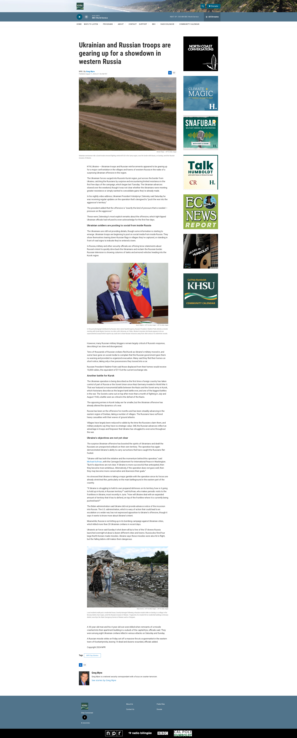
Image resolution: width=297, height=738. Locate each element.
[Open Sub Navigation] (100, 24)
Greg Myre (90, 71)
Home (79, 24)
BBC (154, 24)
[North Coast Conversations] (200, 53)
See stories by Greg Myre (104, 680)
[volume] (86, 17)
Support (143, 24)
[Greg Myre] (84, 678)
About (121, 24)
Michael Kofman (94, 461)
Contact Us (130, 709)
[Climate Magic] (200, 93)
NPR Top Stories (92, 655)
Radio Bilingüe (167, 24)
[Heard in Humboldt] (200, 251)
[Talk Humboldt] (200, 172)
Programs (108, 24)
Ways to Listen (91, 24)
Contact (133, 24)
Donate (214, 6)
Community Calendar (189, 24)
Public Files (161, 704)
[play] (79, 17)
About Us (129, 704)
